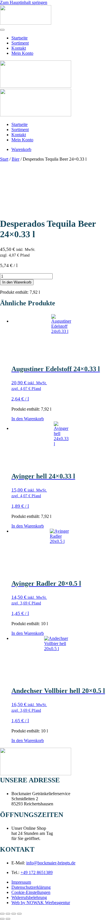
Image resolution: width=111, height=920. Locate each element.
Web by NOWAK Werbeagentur (40, 902)
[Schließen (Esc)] (19, 914)
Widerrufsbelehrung (29, 897)
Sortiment (20, 43)
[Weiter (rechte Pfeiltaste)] (8, 919)
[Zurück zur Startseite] (25, 23)
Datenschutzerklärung (31, 887)
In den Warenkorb (16, 282)
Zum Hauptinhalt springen (23, 2)
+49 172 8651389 (36, 872)
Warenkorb (21, 149)
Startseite (19, 37)
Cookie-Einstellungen (30, 892)
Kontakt (18, 48)
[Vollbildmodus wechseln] (8, 914)
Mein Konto (22, 53)
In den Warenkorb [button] (27, 418)
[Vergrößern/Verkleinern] (2, 914)
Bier (15, 159)
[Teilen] (13, 914)
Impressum (21, 882)
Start (4, 159)
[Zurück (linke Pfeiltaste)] (2, 919)
